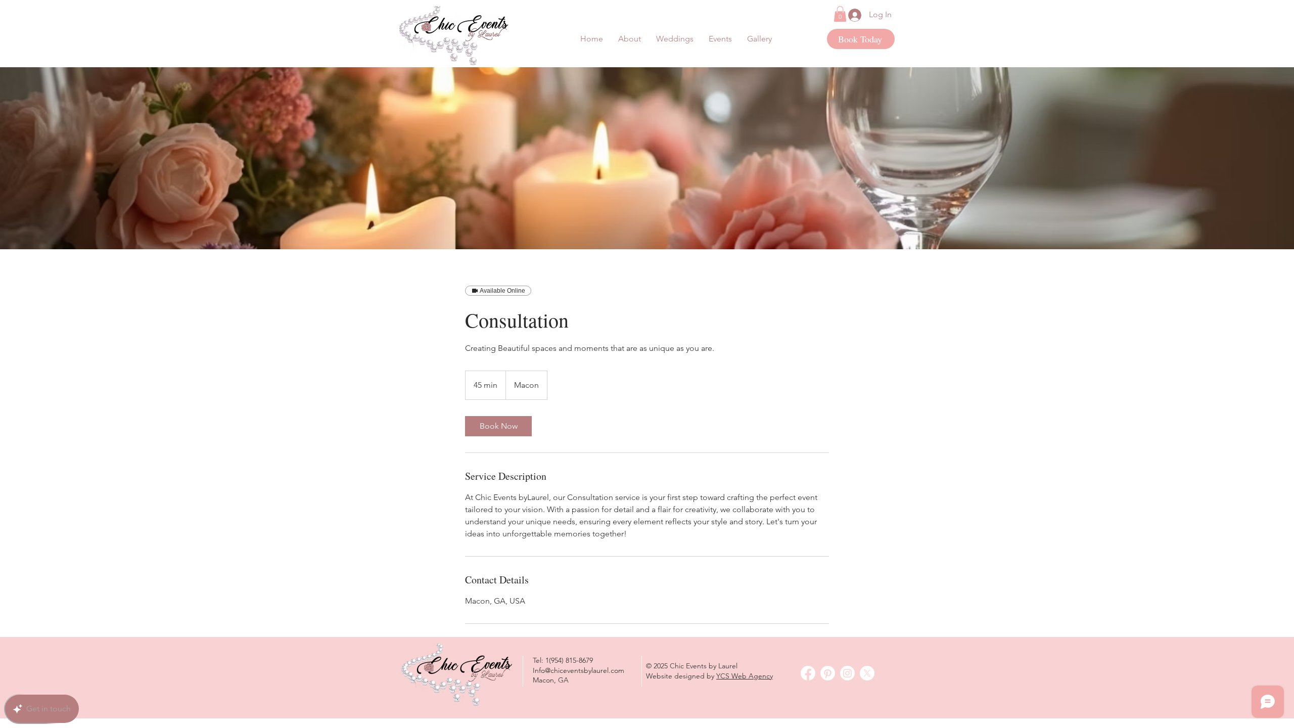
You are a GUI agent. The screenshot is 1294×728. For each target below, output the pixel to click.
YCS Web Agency (744, 675)
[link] (498, 426)
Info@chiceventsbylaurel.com (578, 670)
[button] (720, 39)
